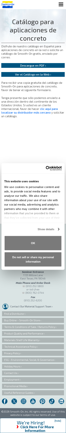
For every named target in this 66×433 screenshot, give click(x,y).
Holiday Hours (12, 366)
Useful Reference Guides (18, 392)
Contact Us (10, 372)
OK (33, 242)
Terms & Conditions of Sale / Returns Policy (29, 326)
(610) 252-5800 (35, 286)
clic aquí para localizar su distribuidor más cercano (29, 110)
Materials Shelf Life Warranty (21, 340)
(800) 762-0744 (34, 292)
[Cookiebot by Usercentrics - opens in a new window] (46, 168)
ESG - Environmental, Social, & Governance (29, 359)
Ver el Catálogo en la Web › (33, 74)
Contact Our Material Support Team (30, 306)
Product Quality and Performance (23, 333)
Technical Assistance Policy (20, 346)
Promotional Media (15, 386)
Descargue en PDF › (33, 65)
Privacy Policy (12, 353)
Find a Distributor (14, 313)
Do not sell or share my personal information (33, 259)
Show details (46, 229)
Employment (11, 379)
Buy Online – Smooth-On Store (22, 320)
